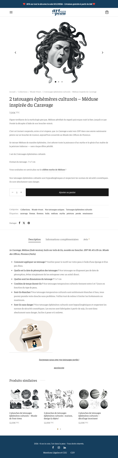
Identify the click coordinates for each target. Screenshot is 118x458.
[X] (23, 223)
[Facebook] (19, 223)
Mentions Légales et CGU (55, 452)
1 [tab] (57, 429)
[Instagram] (58, 447)
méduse (54, 213)
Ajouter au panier (67, 192)
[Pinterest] (28, 223)
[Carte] (107, 12)
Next (102, 52)
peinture (70, 213)
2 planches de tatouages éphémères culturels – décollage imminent (89, 415)
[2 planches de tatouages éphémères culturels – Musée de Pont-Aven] (24, 399)
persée (78, 213)
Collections (22, 91)
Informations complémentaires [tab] (62, 239)
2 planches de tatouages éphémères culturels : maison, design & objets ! (58, 415)
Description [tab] (34, 239)
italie (47, 213)
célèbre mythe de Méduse (53, 169)
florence (40, 213)
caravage (24, 213)
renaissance (88, 213)
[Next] (104, 403)
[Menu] (11, 12)
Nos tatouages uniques (54, 209)
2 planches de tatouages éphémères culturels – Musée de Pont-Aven (23, 415)
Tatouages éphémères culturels (79, 209)
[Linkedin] (64, 447)
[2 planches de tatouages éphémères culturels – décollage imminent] (93, 399)
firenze (32, 213)
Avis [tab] (86, 239)
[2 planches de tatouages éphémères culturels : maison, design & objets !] (59, 399)
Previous (15, 52)
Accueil (12, 91)
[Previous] (13, 403)
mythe (62, 213)
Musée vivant (35, 91)
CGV (73, 452)
